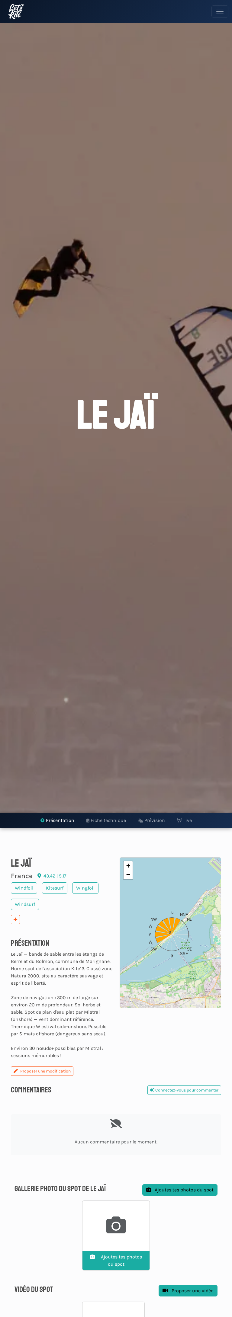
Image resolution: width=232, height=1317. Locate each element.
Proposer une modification (45, 1071)
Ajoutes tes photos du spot (183, 1190)
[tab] (57, 820)
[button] (170, 933)
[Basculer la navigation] (219, 11)
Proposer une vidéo (192, 1290)
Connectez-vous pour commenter (186, 1090)
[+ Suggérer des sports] (15, 919)
